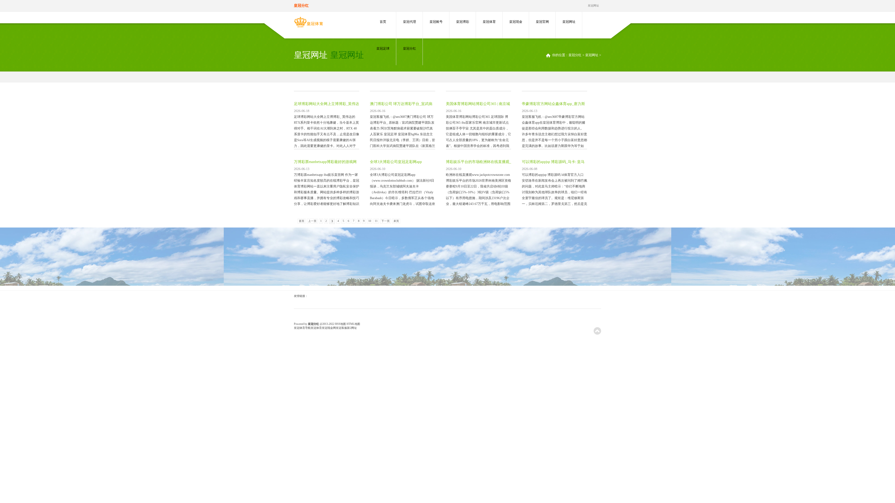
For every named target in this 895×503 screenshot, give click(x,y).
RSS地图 (340, 324)
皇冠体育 (489, 22)
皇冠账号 (436, 22)
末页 (396, 221)
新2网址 (352, 328)
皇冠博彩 (462, 22)
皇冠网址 (568, 22)
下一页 (385, 221)
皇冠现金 (515, 22)
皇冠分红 (409, 48)
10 (369, 221)
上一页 (312, 221)
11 (376, 221)
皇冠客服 (341, 328)
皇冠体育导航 (302, 328)
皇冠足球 (382, 48)
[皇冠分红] (308, 23)
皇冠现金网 (329, 328)
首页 (383, 22)
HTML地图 (353, 324)
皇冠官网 (542, 22)
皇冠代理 (409, 22)
